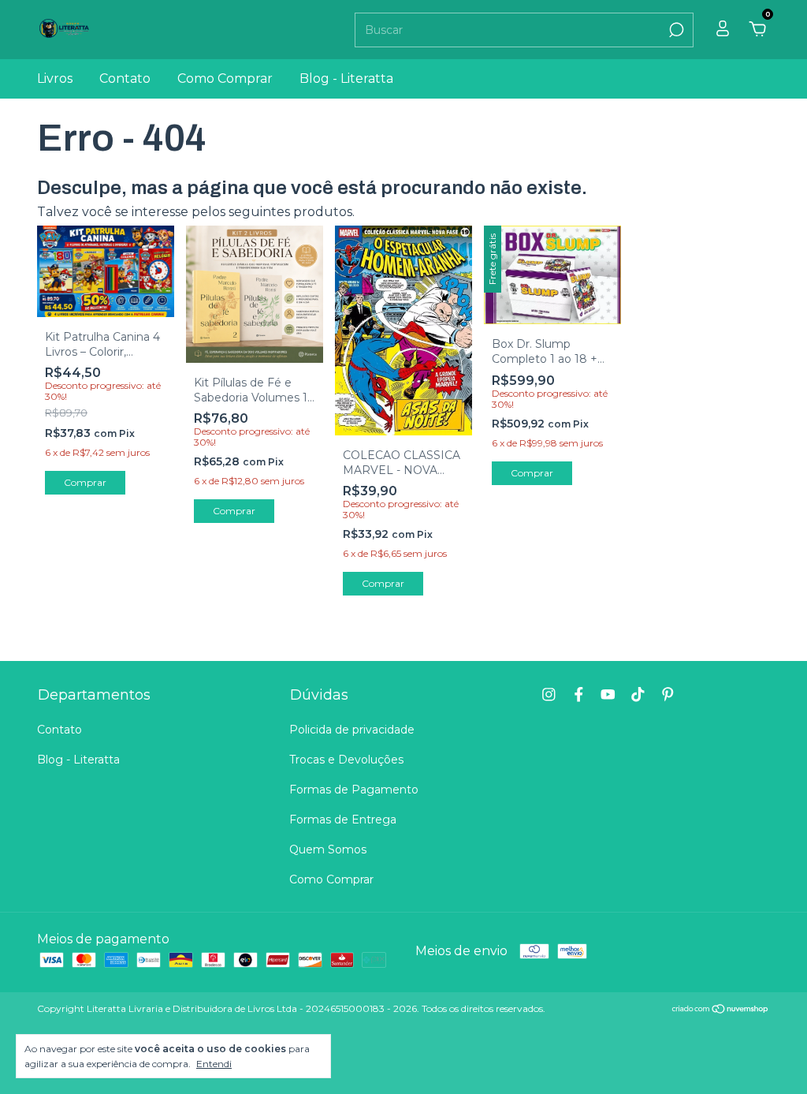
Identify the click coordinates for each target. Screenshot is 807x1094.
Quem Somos (327, 849)
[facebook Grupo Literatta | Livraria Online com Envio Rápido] (578, 694)
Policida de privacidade (352, 729)
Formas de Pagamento (353, 789)
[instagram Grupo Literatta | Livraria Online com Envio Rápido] (548, 694)
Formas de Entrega (342, 819)
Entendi (214, 1064)
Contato (125, 78)
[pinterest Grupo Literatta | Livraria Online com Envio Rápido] (667, 694)
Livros (55, 78)
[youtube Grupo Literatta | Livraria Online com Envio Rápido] (608, 694)
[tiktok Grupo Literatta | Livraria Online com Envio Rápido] (637, 694)
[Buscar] (675, 30)
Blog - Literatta (346, 78)
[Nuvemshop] (720, 1010)
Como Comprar (225, 78)
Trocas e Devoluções (346, 759)
